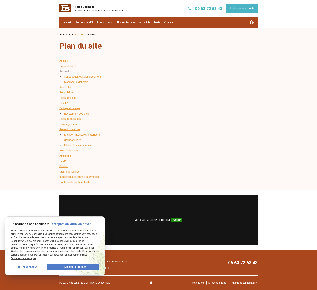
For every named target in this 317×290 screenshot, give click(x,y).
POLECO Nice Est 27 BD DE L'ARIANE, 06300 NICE (84, 282)
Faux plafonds (67, 92)
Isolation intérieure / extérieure (82, 134)
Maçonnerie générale (76, 82)
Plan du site (198, 282)
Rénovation (65, 87)
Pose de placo (67, 97)
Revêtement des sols (76, 113)
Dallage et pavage (69, 108)
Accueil (67, 22)
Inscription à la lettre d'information (79, 176)
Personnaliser (30, 267)
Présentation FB (84, 22)
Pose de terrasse (69, 129)
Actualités (144, 22)
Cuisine (63, 103)
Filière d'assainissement (78, 145)
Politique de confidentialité (74, 182)
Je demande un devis (241, 8)
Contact (168, 22)
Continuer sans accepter (23, 258)
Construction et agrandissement (82, 76)
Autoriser (177, 220)
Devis (157, 22)
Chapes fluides (72, 140)
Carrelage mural (68, 124)
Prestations (103, 22)
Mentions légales (69, 171)
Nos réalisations (126, 22)
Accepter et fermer (74, 266)
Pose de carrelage (70, 118)
